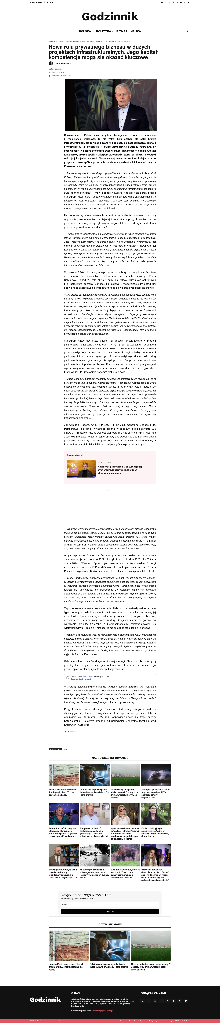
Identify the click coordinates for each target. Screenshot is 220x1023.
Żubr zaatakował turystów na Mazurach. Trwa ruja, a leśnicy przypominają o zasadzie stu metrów (125, 873)
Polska (85, 31)
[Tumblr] (184, 2)
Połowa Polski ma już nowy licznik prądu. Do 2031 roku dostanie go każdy (62, 792)
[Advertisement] (110, 509)
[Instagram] (169, 2)
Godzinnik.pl (53, 42)
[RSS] (177, 2)
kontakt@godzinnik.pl (103, 1011)
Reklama (135, 1021)
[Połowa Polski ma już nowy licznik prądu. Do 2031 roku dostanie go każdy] (64, 775)
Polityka (103, 31)
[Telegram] (181, 2)
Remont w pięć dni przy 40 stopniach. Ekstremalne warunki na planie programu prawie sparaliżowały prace (63, 832)
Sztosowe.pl (169, 1021)
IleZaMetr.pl (186, 1021)
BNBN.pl (177, 1021)
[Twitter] (188, 2)
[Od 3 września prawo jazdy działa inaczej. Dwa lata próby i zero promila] (94, 775)
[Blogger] (162, 2)
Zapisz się (110, 912)
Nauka (135, 31)
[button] (187, 31)
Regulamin (143, 1021)
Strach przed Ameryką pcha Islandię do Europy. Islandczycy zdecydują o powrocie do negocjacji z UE (63, 873)
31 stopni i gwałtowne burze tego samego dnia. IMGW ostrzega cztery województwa (155, 793)
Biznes (121, 31)
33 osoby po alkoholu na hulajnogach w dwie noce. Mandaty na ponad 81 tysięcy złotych (94, 873)
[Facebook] (166, 2)
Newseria (73, 732)
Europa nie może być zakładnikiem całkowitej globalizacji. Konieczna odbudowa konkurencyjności (94, 832)
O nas (121, 1021)
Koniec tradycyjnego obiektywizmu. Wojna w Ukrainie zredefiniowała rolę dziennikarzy (155, 832)
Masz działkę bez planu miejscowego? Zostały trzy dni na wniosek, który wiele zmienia (124, 793)
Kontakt (128, 1021)
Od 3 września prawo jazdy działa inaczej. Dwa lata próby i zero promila (94, 792)
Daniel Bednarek (62, 63)
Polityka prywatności (156, 1021)
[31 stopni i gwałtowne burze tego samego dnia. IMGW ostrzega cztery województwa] (156, 775)
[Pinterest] (173, 2)
